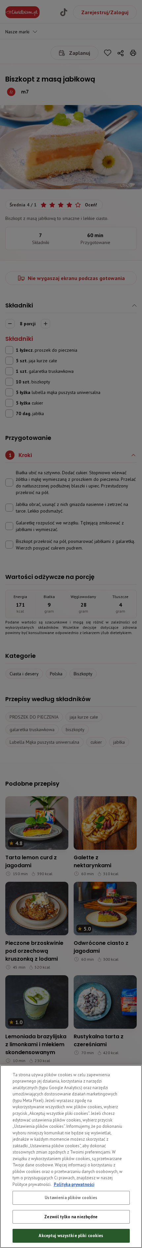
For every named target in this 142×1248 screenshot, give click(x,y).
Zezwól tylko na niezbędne (70, 1217)
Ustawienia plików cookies (71, 1197)
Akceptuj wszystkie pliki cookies (71, 1235)
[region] (71, 1156)
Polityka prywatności (74, 1184)
